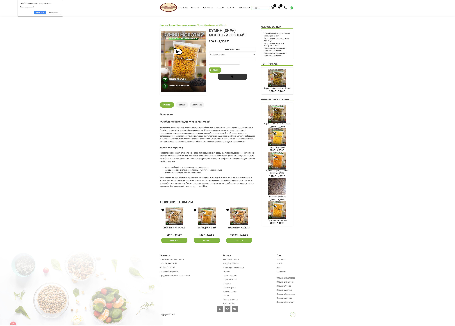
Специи (172, 25)
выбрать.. (174, 240)
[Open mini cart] (272, 8)
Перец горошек (230, 275)
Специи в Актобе (284, 290)
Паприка (226, 271)
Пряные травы (229, 287)
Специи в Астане (284, 298)
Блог (279, 267)
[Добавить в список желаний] (232, 77)
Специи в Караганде (286, 294)
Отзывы (231, 8)
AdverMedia (185, 275)
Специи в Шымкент (285, 302)
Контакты (244, 8)
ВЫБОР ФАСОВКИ (232, 49)
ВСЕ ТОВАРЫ (229, 304)
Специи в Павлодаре (286, 278)
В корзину (215, 70)
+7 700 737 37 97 (167, 267)
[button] (204, 33)
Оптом (220, 8)
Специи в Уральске (285, 282)
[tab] (167, 106)
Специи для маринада (186, 25)
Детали (181, 105)
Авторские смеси (231, 259)
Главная (183, 8)
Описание (167, 105)
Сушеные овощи (230, 300)
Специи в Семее (284, 286)
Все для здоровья (231, 263)
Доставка (208, 8)
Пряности (227, 283)
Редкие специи (229, 291)
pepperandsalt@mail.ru (169, 271)
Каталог (195, 8)
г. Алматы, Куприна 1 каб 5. (172, 259)
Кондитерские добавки (233, 267)
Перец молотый (230, 279)
